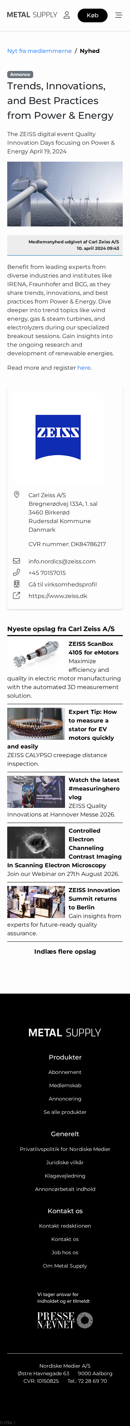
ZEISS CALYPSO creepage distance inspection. (62, 737)
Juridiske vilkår (65, 1162)
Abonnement (65, 1072)
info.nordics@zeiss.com (62, 561)
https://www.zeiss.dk (58, 596)
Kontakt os (65, 1239)
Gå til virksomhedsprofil (63, 584)
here (84, 367)
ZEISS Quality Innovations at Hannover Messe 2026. (63, 797)
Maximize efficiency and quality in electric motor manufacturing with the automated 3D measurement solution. (64, 669)
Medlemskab (65, 1085)
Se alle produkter (65, 1112)
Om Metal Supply (65, 1266)
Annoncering (65, 1099)
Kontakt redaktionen (65, 1226)
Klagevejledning (65, 1176)
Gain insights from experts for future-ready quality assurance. (64, 912)
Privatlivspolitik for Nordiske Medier (65, 1149)
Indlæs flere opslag (65, 951)
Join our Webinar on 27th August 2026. (64, 852)
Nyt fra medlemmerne (39, 51)
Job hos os (65, 1252)
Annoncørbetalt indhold (65, 1189)
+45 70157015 (47, 573)
